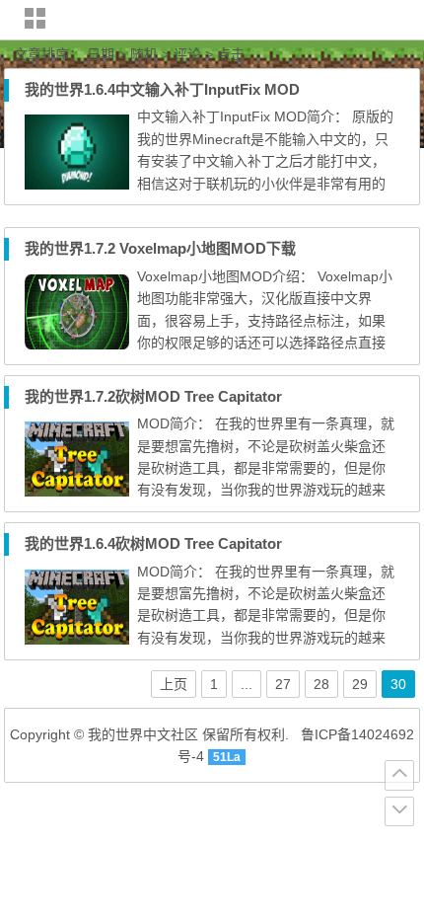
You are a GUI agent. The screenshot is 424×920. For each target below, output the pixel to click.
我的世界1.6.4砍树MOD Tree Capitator (153, 543)
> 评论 (181, 54)
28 (321, 684)
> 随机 (138, 54)
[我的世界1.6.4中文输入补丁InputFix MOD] (77, 184)
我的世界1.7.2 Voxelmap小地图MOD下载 (160, 248)
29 (360, 684)
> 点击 (225, 54)
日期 (98, 54)
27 (283, 684)
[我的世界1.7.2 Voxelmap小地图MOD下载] (77, 344)
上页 (173, 684)
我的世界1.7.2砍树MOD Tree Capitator (153, 396)
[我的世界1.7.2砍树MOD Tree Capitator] (77, 491)
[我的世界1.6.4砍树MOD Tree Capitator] (77, 640)
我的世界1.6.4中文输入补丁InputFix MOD (162, 89)
